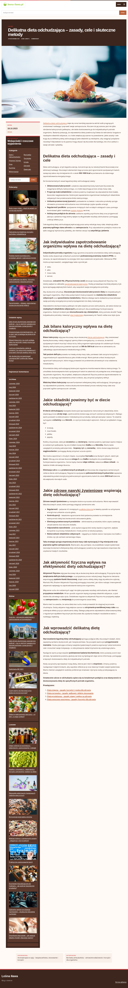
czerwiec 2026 (14, 383)
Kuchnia (12, 168)
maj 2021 (12, 534)
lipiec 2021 (13, 527)
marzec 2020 (14, 582)
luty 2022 (12, 505)
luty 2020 (12, 585)
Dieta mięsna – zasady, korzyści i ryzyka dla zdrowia (69, 690)
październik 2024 (15, 428)
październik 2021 (15, 519)
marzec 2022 (14, 501)
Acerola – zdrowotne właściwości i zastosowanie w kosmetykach (22, 618)
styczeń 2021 (14, 549)
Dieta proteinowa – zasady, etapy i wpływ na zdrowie (69, 696)
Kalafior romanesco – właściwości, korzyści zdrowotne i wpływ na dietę (22, 770)
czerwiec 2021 (14, 530)
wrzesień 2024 (14, 431)
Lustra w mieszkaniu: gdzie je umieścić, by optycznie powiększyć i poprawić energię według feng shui (22, 350)
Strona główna (120, 982)
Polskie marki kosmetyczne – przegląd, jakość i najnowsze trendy (22, 257)
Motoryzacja (13, 172)
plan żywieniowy (76, 315)
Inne (10, 164)
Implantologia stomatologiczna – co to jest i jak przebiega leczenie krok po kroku (22, 334)
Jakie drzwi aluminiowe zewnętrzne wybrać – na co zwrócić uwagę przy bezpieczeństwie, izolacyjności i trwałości (22, 325)
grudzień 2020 (14, 552)
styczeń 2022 (14, 508)
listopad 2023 (14, 464)
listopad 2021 (14, 516)
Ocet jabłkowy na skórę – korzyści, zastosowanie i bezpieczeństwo (22, 280)
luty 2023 (12, 483)
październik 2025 (15, 398)
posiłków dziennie (86, 509)
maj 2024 (12, 446)
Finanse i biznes (15, 161)
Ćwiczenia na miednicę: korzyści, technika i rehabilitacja (21, 233)
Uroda (26, 162)
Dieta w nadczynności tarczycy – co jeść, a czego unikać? (22, 715)
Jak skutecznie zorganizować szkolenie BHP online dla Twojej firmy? (21, 358)
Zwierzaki (27, 169)
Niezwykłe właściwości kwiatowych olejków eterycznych (22, 794)
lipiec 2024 (13, 439)
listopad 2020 (14, 556)
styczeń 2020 (14, 589)
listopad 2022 (14, 490)
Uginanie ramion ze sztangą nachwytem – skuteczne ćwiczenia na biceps (22, 911)
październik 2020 (15, 560)
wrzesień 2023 (14, 472)
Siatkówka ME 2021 (16, 669)
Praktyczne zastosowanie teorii (21, 862)
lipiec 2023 (13, 479)
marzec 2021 (14, 541)
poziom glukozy (76, 210)
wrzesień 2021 (14, 523)
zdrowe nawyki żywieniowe (78, 490)
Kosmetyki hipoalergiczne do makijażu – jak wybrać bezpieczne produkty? (21, 886)
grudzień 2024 (14, 420)
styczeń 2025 (14, 417)
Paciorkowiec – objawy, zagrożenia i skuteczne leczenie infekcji (22, 304)
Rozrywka (27, 155)
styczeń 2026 (14, 394)
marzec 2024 (14, 450)
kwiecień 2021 (14, 538)
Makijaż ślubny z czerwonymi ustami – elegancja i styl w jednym (23, 839)
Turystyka (27, 158)
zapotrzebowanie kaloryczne (76, 284)
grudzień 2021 (14, 512)
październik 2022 (15, 494)
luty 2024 (12, 453)
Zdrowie (10, 26)
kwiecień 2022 (14, 497)
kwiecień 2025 (14, 409)
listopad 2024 (14, 424)
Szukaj (123, 12)
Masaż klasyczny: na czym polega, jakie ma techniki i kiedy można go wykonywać (22, 342)
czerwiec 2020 (14, 571)
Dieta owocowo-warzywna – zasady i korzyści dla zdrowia (71, 699)
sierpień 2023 (14, 475)
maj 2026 (12, 387)
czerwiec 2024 (14, 442)
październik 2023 (15, 468)
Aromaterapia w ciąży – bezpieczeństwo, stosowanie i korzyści (38, 958)
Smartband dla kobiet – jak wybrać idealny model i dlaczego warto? (22, 936)
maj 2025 (12, 405)
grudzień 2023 (14, 461)
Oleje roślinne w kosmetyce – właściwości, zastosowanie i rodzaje (22, 747)
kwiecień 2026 (14, 391)
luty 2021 (12, 545)
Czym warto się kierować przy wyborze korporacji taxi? (20, 692)
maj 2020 (12, 574)
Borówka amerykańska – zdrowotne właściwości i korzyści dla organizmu (88, 958)
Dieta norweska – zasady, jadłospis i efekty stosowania (70, 693)
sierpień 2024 (14, 435)
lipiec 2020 (13, 567)
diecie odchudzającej (96, 337)
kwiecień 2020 (14, 578)
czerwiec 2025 (14, 402)
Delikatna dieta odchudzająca (55, 123)
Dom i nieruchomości (14, 156)
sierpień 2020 (14, 563)
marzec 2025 (14, 413)
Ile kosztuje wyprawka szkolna (20, 817)
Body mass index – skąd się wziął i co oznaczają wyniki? (23, 209)
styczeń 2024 (14, 457)
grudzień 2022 (14, 486)
